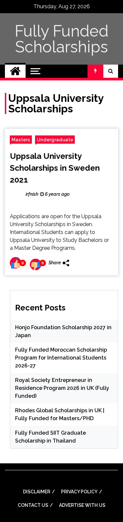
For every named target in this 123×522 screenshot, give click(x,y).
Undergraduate (55, 139)
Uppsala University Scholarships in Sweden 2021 (55, 168)
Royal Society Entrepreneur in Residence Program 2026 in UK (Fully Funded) (62, 388)
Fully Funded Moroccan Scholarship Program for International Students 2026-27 (61, 358)
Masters (20, 139)
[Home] (15, 71)
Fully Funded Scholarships (62, 39)
